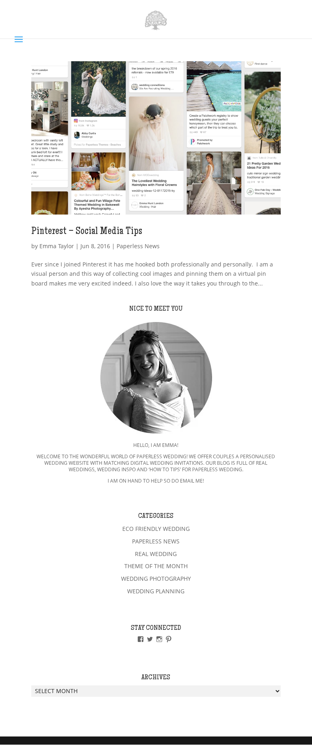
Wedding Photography (156, 578)
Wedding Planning (155, 591)
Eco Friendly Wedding (156, 528)
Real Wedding (156, 554)
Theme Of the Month (156, 566)
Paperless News (138, 246)
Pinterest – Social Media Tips (86, 232)
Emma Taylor (56, 246)
